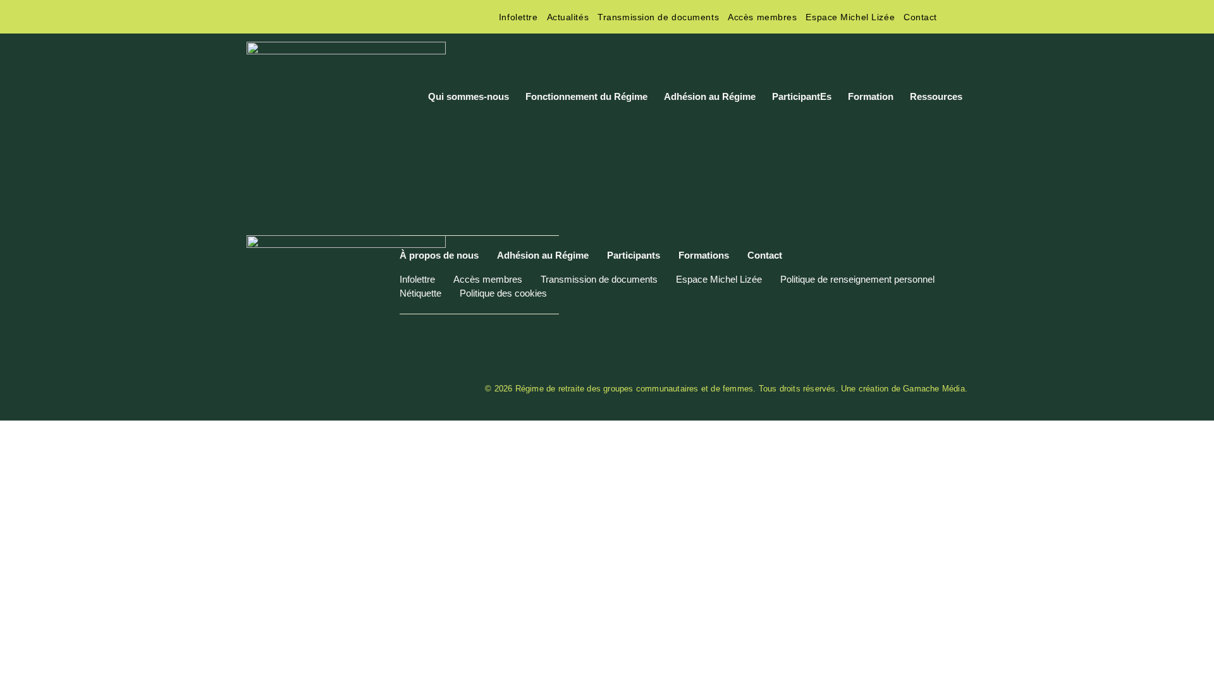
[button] (957, 16)
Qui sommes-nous (468, 96)
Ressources (936, 96)
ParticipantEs (801, 96)
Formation (870, 96)
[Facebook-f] (254, 17)
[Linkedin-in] (279, 17)
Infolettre (518, 17)
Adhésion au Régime (710, 96)
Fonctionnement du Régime (586, 96)
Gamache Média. (935, 388)
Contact (920, 17)
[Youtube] (305, 17)
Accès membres (762, 17)
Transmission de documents (658, 17)
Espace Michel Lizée (850, 17)
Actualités (568, 17)
